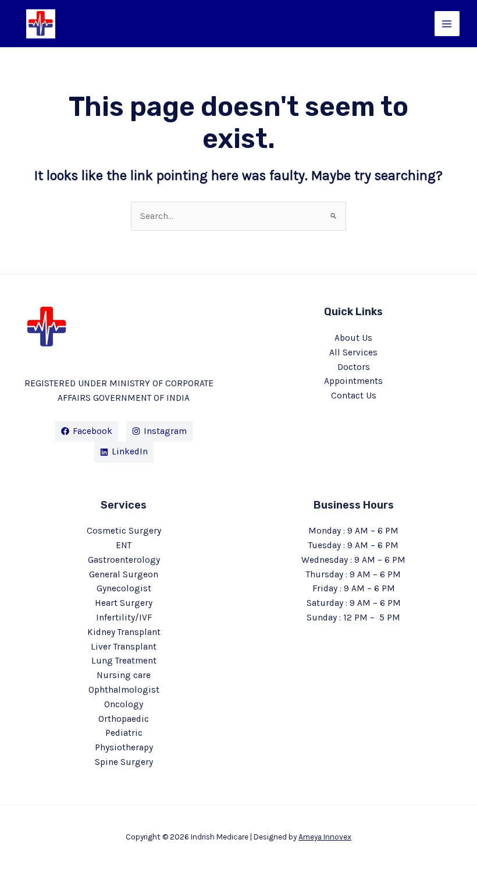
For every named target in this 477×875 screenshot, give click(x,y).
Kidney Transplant (124, 632)
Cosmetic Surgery (124, 530)
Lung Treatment (123, 660)
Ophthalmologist (123, 690)
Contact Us (353, 395)
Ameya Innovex (324, 836)
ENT (123, 545)
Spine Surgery (124, 762)
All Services (353, 352)
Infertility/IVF (124, 617)
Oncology (123, 704)
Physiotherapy (124, 747)
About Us (353, 338)
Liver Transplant (123, 646)
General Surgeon (123, 574)
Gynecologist (124, 588)
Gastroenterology (124, 560)
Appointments (353, 381)
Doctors (353, 367)
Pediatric (124, 733)
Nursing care (124, 675)
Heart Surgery (123, 603)
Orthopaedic (123, 719)
